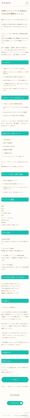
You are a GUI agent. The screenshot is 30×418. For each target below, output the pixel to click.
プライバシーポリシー (7, 415)
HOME (3, 386)
